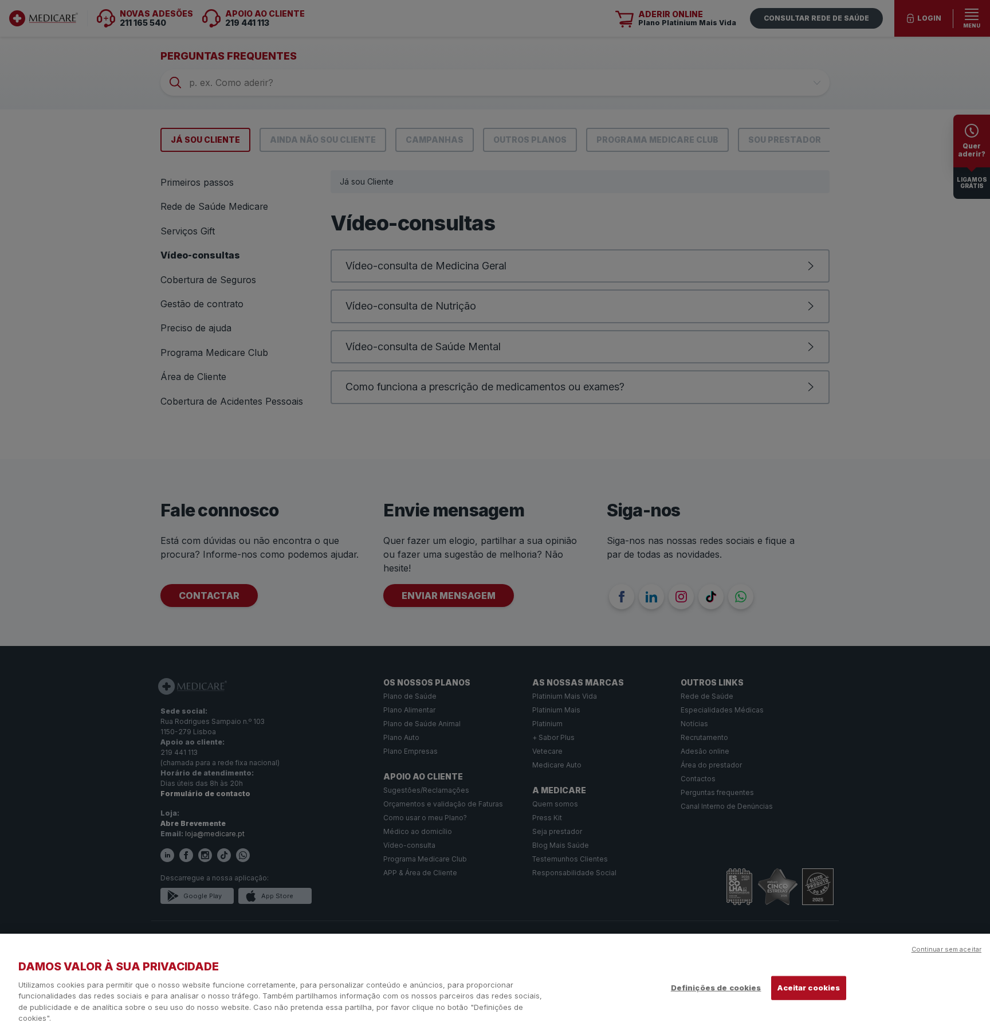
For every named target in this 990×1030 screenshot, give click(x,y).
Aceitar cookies (808, 987)
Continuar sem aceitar (946, 949)
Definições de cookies (716, 987)
